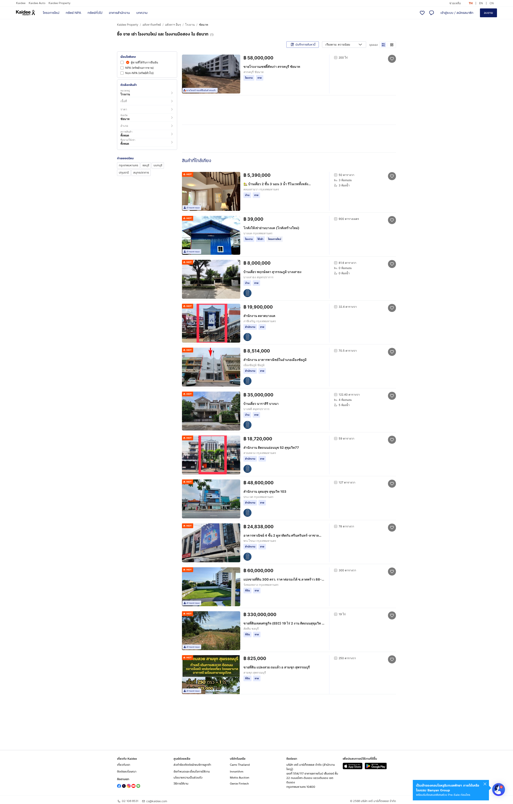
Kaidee (20, 3)
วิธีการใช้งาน (181, 784)
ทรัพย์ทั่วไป (95, 12)
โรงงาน (190, 24)
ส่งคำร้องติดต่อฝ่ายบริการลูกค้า (192, 765)
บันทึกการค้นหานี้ (305, 45)
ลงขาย (488, 12)
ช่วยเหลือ (455, 3)
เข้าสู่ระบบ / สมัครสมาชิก (456, 12)
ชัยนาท (203, 24)
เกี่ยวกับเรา (123, 765)
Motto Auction (239, 778)
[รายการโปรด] (422, 12)
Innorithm (236, 771)
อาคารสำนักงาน (119, 12)
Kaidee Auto (37, 3)
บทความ (141, 12)
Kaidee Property (59, 3)
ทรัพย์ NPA (73, 12)
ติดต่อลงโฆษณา (126, 771)
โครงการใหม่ (51, 12)
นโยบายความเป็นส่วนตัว (188, 778)
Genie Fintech (239, 784)
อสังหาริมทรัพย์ (151, 24)
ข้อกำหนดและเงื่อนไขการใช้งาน (192, 771)
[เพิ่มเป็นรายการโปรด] (392, 59)
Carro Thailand (240, 765)
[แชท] (431, 12)
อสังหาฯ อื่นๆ (173, 24)
